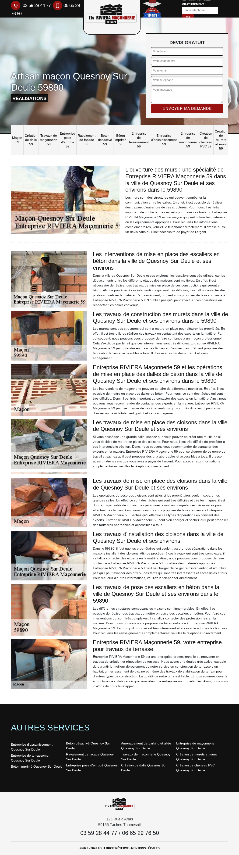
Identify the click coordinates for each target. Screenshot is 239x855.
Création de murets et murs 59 (221, 139)
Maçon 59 (17, 140)
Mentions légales (145, 848)
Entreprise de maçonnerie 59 (188, 140)
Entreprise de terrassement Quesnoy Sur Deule (31, 758)
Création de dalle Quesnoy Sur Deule (144, 767)
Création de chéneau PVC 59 (205, 140)
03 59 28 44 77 (36, 5)
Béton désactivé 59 (105, 140)
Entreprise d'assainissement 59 (164, 140)
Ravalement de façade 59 (86, 140)
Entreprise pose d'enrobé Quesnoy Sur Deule (92, 767)
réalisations (29, 98)
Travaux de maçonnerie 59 (48, 140)
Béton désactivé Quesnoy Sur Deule (88, 745)
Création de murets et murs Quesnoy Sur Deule (196, 756)
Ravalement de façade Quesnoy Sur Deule (90, 756)
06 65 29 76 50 (140, 833)
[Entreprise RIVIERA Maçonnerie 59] (119, 803)
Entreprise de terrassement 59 (139, 140)
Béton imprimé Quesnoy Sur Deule (36, 766)
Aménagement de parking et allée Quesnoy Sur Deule (146, 745)
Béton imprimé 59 (121, 140)
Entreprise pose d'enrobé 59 (67, 140)
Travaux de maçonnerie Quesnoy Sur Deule (145, 756)
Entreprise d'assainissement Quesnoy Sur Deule (32, 747)
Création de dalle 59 (31, 140)
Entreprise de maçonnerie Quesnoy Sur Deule (195, 745)
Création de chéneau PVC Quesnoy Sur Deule (195, 767)
